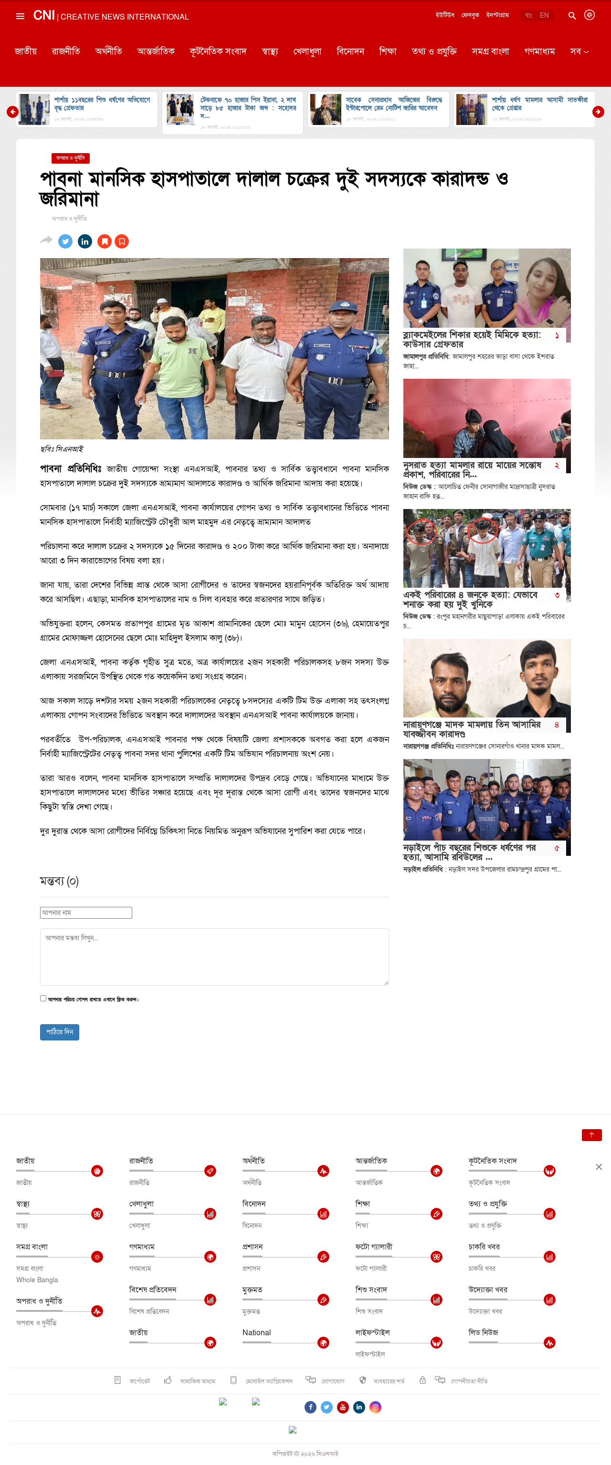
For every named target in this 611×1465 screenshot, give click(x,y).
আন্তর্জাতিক (156, 52)
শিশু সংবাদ (371, 1290)
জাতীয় (26, 52)
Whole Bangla (37, 1280)
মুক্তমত (252, 1290)
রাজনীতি (66, 52)
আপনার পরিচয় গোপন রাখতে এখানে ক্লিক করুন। (93, 1000)
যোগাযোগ (333, 1381)
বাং (528, 15)
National (256, 1333)
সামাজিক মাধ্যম (197, 1381)
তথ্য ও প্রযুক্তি (434, 52)
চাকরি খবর (484, 1247)
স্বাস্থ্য (270, 52)
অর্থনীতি (108, 52)
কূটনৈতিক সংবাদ (218, 52)
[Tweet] (65, 241)
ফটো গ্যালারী (374, 1247)
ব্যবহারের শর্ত (389, 1381)
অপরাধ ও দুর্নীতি (39, 1301)
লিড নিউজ (483, 1333)
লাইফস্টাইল (373, 1333)
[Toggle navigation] (19, 37)
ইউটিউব (445, 15)
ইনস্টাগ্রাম (497, 15)
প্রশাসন (252, 1247)
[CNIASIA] (298, 1430)
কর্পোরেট (139, 1381)
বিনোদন (350, 52)
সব (575, 52)
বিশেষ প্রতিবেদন (152, 1290)
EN (544, 15)
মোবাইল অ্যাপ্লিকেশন (268, 1381)
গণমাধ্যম (540, 52)
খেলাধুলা (308, 52)
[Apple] (270, 1407)
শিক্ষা (388, 52)
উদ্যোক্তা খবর (488, 1290)
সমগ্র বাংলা (490, 52)
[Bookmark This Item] (113, 241)
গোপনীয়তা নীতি (469, 1381)
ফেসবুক (470, 15)
